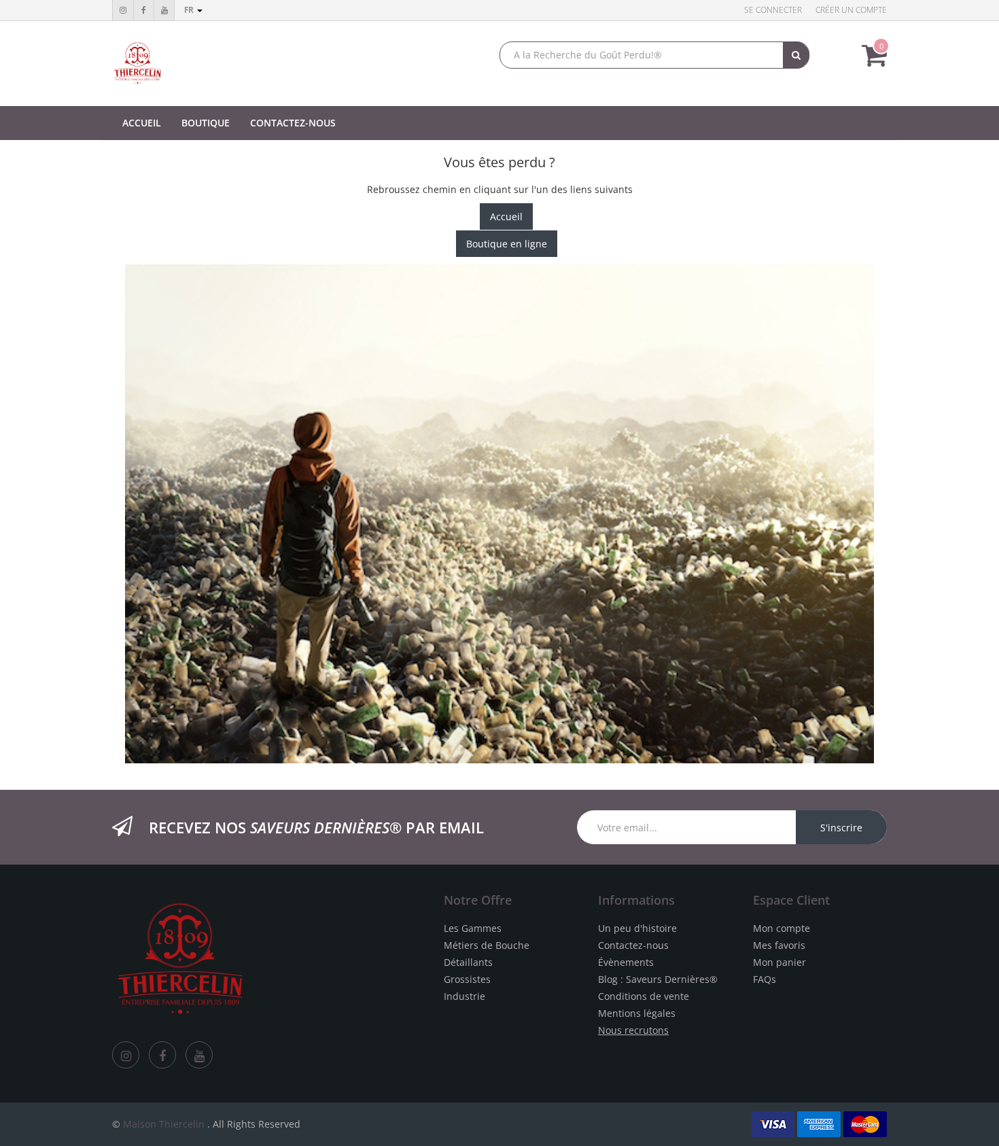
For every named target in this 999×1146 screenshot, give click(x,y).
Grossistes (467, 979)
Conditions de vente (643, 996)
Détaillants (468, 962)
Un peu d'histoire (637, 928)
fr (190, 10)
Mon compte (781, 928)
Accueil (506, 216)
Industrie (464, 996)
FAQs (764, 979)
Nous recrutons (633, 1030)
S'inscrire (841, 827)
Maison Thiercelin (164, 1123)
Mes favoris (779, 945)
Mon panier (779, 962)
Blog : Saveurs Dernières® (658, 979)
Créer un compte (851, 10)
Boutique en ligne (506, 243)
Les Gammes (473, 928)
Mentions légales (637, 1013)
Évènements (626, 962)
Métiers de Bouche (486, 945)
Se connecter (773, 10)
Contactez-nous (633, 945)
